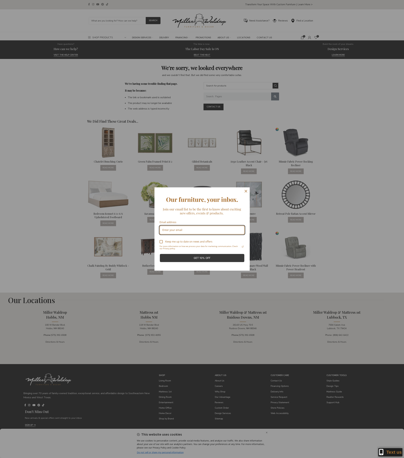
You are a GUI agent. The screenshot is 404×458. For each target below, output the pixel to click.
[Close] (246, 191)
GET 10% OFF (202, 258)
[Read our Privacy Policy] (243, 247)
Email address (168, 222)
